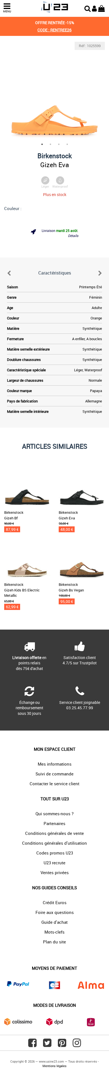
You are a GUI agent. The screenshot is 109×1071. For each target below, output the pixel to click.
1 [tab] (42, 144)
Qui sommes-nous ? (54, 813)
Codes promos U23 (54, 853)
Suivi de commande (54, 774)
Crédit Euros (55, 902)
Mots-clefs (54, 932)
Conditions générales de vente (54, 833)
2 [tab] (50, 144)
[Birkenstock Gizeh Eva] (54, 92)
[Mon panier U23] (101, 8)
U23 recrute (54, 862)
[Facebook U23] (32, 1044)
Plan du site (54, 942)
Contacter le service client (54, 783)
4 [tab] (67, 144)
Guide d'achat (54, 922)
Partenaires (54, 823)
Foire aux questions (54, 912)
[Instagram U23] (77, 1044)
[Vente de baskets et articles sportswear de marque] (54, 7)
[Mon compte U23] (94, 7)
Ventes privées (55, 872)
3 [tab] (58, 144)
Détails (73, 235)
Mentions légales (54, 1066)
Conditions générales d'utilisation (54, 843)
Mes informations (55, 764)
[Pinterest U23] (62, 1044)
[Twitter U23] (47, 1044)
